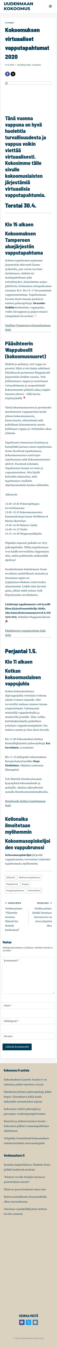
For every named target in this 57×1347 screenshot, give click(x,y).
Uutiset (9, 23)
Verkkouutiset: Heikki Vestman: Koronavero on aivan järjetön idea (42, 914)
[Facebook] (7, 74)
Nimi (8, 1005)
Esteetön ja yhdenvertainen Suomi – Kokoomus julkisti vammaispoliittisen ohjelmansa (26, 1126)
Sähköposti (11, 1021)
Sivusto (8, 1036)
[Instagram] (35, 1322)
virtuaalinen (34, 890)
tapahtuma (12, 884)
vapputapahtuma (15, 890)
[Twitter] (28, 1322)
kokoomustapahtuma (29, 877)
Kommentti (11, 960)
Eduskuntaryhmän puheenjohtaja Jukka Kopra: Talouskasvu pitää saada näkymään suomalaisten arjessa (28, 1096)
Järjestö (10, 877)
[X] (13, 74)
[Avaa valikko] (50, 6)
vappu (25, 884)
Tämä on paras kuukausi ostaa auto (25, 1189)
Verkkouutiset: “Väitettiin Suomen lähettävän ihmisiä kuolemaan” (14, 917)
